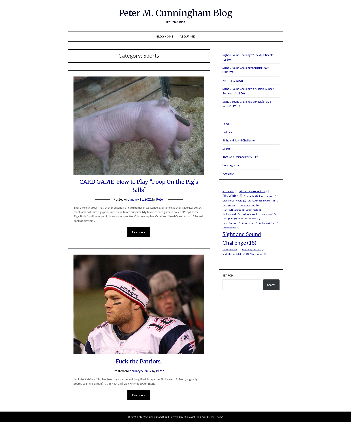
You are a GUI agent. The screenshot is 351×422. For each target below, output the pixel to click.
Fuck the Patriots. (139, 361)
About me (187, 36)
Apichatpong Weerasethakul (254, 191)
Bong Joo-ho (251, 196)
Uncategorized (231, 165)
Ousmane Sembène (249, 218)
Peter (160, 199)
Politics (227, 132)
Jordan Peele (254, 210)
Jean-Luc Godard (249, 205)
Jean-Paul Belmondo (233, 210)
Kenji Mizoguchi (231, 214)
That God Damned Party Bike (240, 156)
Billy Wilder (232, 195)
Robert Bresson (231, 223)
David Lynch (255, 200)
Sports (226, 148)
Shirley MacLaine (268, 223)
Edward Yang (270, 200)
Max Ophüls (229, 218)
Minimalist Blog (192, 416)
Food (225, 123)
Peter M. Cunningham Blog (175, 13)
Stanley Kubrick (231, 249)
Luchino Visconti (251, 214)
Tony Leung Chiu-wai (253, 249)
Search (227, 275)
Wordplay (228, 173)
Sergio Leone (249, 223)
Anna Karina (229, 191)
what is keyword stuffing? (235, 254)
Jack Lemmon (230, 205)
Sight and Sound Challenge (238, 140)
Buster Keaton (267, 196)
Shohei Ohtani (230, 227)
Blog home (164, 36)
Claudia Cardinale (234, 200)
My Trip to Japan (232, 80)
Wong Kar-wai (258, 254)
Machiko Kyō (269, 214)
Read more (139, 232)
